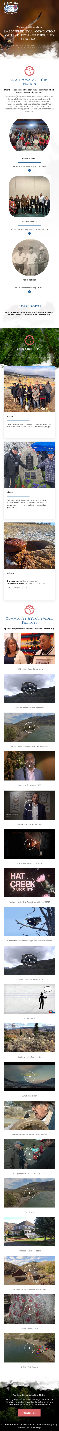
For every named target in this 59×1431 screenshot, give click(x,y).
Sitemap (36, 1427)
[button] (53, 7)
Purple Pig (23, 1427)
